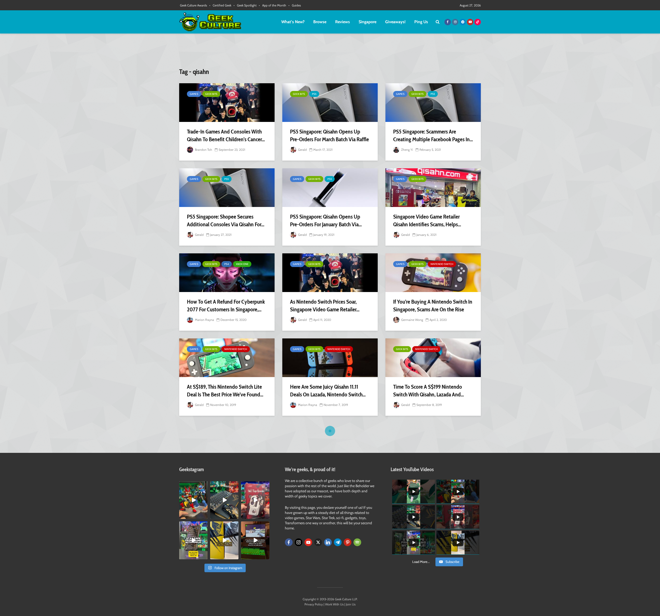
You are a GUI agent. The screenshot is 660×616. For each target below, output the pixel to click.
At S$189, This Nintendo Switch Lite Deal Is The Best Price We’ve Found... (225, 390)
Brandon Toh (203, 150)
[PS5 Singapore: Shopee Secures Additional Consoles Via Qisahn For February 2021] (227, 187)
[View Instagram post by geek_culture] (204, 516)
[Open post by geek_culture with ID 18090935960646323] (255, 540)
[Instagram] (298, 542)
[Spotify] (357, 542)
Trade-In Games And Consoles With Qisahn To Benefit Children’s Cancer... (226, 135)
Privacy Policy (313, 604)
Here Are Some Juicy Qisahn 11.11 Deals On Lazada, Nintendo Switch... (328, 390)
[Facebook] (289, 542)
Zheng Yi (406, 150)
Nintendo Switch (442, 264)
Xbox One (242, 264)
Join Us (351, 604)
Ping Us (421, 21)
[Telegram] (338, 542)
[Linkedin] (328, 542)
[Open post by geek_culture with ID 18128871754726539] (224, 540)
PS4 (226, 264)
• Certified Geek (220, 5)
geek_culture (193, 485)
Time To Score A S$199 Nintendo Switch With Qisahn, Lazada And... (428, 390)
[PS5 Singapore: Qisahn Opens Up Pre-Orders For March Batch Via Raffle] (330, 102)
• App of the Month (272, 5)
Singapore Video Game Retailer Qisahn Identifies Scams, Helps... (427, 220)
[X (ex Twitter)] (318, 542)
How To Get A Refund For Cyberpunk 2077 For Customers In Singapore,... (226, 305)
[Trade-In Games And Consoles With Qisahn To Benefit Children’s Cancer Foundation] (227, 102)
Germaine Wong (411, 320)
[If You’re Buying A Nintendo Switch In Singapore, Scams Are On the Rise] (433, 272)
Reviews (342, 21)
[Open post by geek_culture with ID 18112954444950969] (193, 540)
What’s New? (292, 21)
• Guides (294, 5)
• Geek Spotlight (245, 5)
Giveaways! (395, 21)
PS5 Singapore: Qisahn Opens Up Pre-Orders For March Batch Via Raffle (329, 135)
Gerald (302, 150)
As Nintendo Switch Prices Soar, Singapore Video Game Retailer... (324, 305)
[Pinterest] (347, 542)
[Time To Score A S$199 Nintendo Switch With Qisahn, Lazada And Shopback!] (433, 357)
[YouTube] (308, 542)
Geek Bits (211, 94)
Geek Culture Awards (193, 5)
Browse (319, 21)
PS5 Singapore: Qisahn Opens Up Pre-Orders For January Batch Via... (326, 220)
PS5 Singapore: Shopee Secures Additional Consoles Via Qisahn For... (225, 220)
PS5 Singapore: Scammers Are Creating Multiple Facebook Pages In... (433, 135)
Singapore (367, 21)
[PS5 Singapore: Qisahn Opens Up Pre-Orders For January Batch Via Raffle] (330, 187)
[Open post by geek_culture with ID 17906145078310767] (255, 500)
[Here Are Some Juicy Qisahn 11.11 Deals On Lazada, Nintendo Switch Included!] (330, 357)
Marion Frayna (204, 320)
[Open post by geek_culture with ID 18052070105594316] (224, 500)
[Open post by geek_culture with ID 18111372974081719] (193, 500)
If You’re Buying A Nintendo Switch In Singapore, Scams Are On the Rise (432, 305)
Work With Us (334, 604)
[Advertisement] (330, 52)
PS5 (314, 94)
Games (194, 94)
